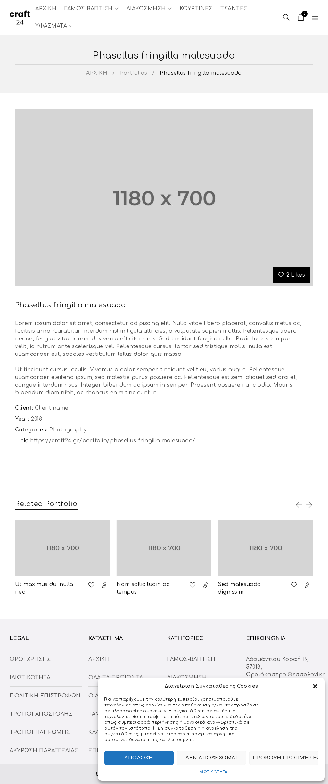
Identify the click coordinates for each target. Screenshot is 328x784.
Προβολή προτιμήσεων (285, 758)
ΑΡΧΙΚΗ (96, 73)
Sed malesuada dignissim (239, 588)
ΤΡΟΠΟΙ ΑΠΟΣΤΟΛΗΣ (41, 714)
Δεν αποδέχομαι (211, 758)
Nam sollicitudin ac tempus (143, 588)
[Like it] (91, 585)
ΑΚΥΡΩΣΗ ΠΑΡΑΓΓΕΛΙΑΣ (44, 751)
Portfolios (133, 73)
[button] (315, 686)
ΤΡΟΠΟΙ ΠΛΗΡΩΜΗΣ (40, 732)
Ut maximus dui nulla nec (44, 588)
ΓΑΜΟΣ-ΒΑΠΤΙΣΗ (191, 659)
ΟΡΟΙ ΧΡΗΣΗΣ (30, 659)
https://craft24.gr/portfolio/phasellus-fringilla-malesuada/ (112, 441)
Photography (68, 430)
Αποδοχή (138, 758)
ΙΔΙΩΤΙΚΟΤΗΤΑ (212, 772)
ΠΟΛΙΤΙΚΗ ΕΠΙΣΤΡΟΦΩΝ (45, 696)
